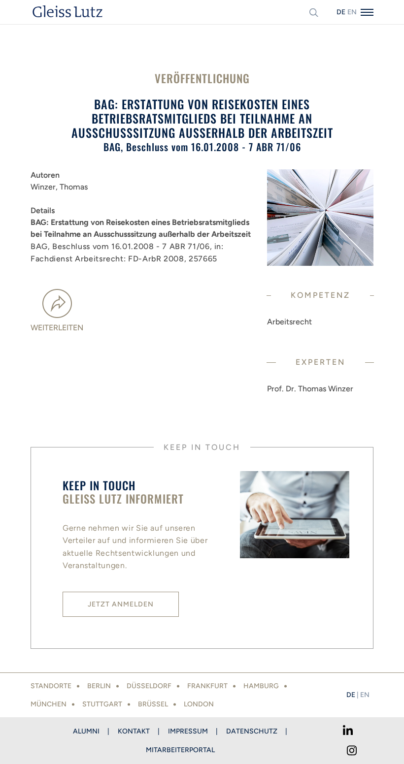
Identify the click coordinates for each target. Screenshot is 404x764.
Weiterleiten (57, 327)
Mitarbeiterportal (180, 750)
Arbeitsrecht (289, 321)
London (199, 704)
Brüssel (153, 704)
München (49, 704)
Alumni (86, 731)
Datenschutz (251, 731)
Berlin (99, 686)
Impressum (188, 731)
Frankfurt (207, 686)
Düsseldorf (149, 686)
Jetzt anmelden (121, 604)
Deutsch (341, 12)
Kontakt (134, 731)
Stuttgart (102, 704)
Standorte (51, 686)
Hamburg (261, 686)
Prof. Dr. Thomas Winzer (310, 388)
